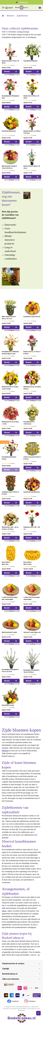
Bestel (6, 74)
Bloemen (10, 15)
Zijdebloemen (21, 15)
